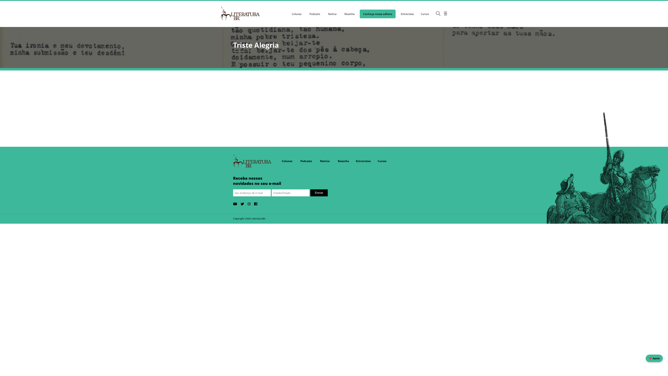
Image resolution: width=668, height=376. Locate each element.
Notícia (332, 14)
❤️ (654, 358)
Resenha (349, 14)
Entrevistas (407, 14)
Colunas (296, 14)
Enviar (319, 192)
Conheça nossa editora (377, 14)
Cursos (425, 14)
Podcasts (314, 14)
